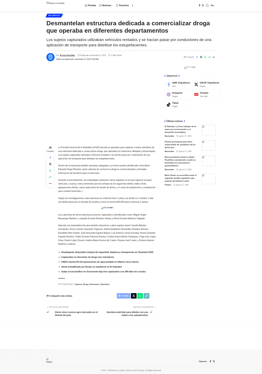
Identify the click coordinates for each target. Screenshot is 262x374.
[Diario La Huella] (63, 5)
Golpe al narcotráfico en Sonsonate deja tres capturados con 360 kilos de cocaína (103, 271)
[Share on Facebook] (197, 57)
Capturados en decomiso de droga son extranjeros (87, 257)
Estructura (94, 284)
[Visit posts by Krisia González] (50, 57)
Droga (86, 284)
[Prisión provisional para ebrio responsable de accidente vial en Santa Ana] (209, 145)
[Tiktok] (178, 104)
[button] (132, 5)
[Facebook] (199, 5)
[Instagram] (178, 94)
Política (168, 185)
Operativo (105, 284)
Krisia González (67, 55)
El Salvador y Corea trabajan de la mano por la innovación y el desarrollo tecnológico (180, 129)
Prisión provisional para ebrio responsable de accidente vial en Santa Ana (180, 145)
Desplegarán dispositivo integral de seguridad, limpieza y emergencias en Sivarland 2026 (107, 252)
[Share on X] (201, 57)
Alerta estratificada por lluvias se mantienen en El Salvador (91, 267)
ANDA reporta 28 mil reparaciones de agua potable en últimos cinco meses (100, 262)
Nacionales (54, 15)
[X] (203, 5)
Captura (78, 284)
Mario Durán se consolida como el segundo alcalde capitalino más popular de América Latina (180, 178)
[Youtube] (206, 94)
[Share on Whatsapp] (205, 57)
